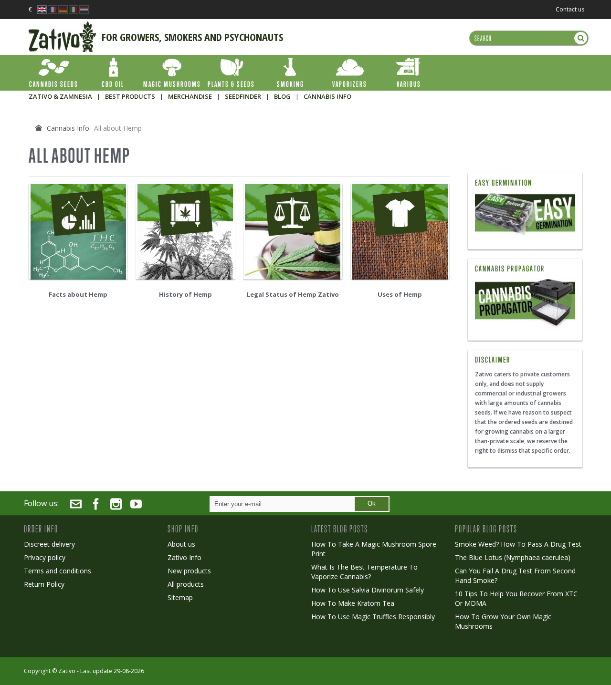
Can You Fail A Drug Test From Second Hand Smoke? (515, 575)
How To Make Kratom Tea (352, 603)
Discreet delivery (49, 544)
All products (186, 584)
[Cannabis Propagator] (525, 304)
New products (189, 570)
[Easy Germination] (525, 215)
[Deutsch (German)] (63, 7)
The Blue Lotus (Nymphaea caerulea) (512, 557)
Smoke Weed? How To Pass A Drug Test (518, 544)
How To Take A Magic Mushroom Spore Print (373, 549)
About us (181, 544)
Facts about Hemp (78, 294)
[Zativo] (62, 26)
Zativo (66, 671)
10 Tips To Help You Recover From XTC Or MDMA (516, 598)
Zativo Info (184, 557)
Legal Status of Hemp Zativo (293, 294)
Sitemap (180, 597)
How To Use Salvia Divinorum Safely (367, 589)
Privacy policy (44, 557)
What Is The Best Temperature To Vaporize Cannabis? (364, 571)
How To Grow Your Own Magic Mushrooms (503, 621)
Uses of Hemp (400, 294)
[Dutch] (84, 7)
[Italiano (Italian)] (73, 7)
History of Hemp (185, 294)
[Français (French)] (52, 7)
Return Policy (44, 584)
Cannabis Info (68, 128)
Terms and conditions (57, 570)
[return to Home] (38, 128)
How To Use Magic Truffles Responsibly (373, 616)
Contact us (570, 9)
